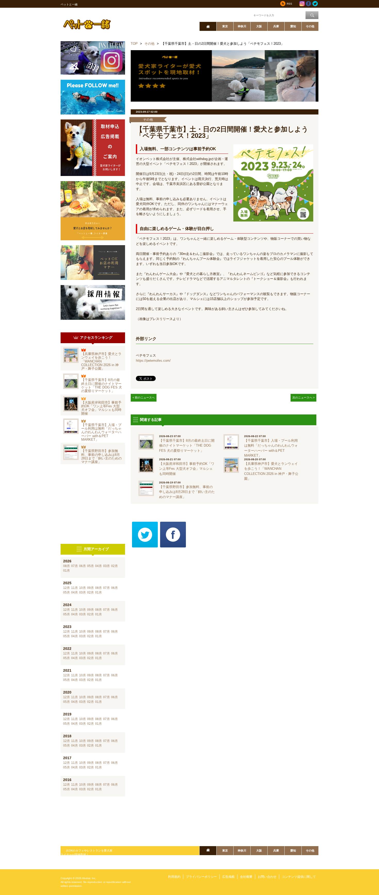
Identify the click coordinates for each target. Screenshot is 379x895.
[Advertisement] (93, 504)
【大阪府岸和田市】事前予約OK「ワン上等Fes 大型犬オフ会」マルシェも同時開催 (101, 408)
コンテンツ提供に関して (299, 877)
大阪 (259, 26)
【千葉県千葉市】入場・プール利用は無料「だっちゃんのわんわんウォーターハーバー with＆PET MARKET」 (101, 432)
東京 (225, 26)
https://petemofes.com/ (153, 360)
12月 (66, 588)
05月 (90, 566)
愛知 (293, 26)
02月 (114, 566)
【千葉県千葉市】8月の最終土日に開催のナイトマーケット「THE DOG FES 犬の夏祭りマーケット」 (101, 385)
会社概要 (246, 877)
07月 (74, 566)
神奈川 (242, 26)
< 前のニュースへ (144, 397)
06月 (82, 566)
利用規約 (174, 877)
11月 (74, 588)
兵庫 (276, 26)
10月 (82, 588)
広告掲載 (228, 877)
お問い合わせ (267, 877)
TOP (134, 44)
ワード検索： (243, 14)
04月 (98, 566)
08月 (66, 566)
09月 (90, 588)
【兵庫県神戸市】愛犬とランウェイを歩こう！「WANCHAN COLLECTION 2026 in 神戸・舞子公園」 (101, 361)
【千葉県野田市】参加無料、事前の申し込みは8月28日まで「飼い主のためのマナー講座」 (101, 456)
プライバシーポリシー (201, 877)
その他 (310, 26)
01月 (66, 570)
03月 (106, 566)
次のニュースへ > (303, 397)
